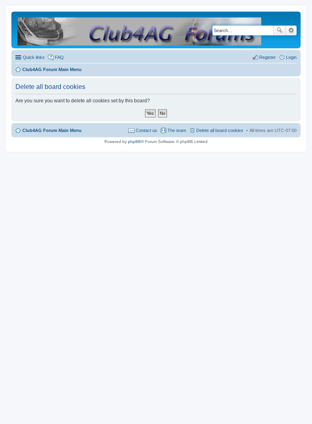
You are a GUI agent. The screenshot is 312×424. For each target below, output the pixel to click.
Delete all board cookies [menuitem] (219, 130)
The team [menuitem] (176, 130)
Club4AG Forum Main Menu (52, 130)
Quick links (34, 57)
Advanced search (291, 30)
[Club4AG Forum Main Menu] (139, 29)
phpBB (134, 141)
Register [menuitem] (267, 57)
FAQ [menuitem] (59, 57)
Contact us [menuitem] (146, 130)
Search (279, 30)
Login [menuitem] (291, 57)
